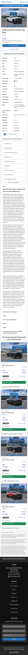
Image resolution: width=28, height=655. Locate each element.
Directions (14, 593)
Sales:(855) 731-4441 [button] (15, 574)
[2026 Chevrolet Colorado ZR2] (14, 352)
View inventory (14, 586)
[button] (21, 2)
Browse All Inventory (14, 45)
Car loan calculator (14, 604)
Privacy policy (14, 608)
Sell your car (14, 597)
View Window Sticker (11, 134)
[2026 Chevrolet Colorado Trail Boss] (14, 399)
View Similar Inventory (14, 49)
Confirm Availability (9, 382)
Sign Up (14, 639)
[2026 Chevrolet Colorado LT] (14, 446)
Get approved (14, 601)
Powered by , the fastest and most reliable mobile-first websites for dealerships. (14, 648)
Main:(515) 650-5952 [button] (15, 573)
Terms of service (14, 612)
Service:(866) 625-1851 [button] (15, 576)
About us (14, 589)
